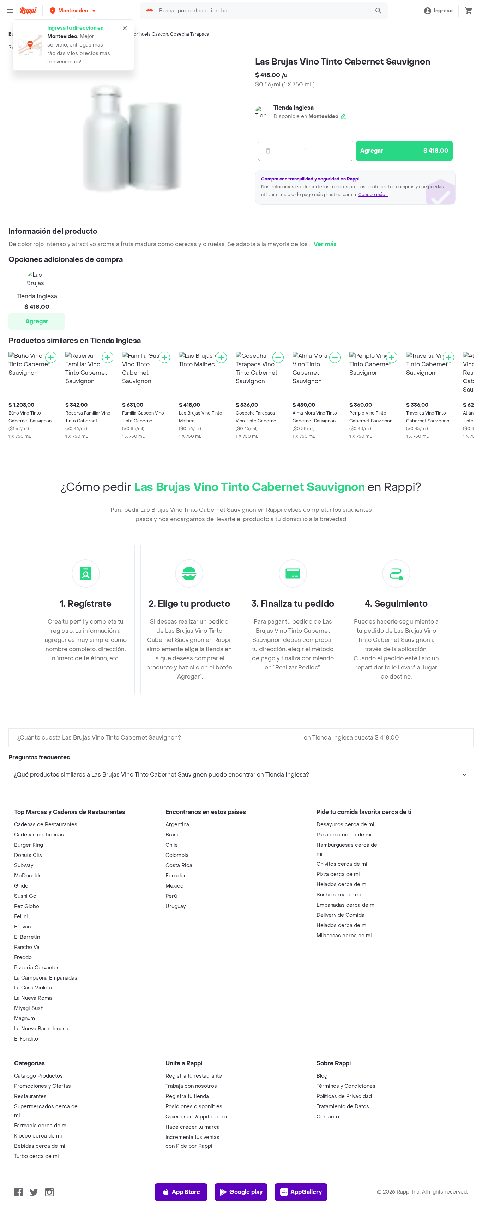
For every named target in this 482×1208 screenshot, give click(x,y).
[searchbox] (262, 10)
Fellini (21, 916)
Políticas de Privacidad (344, 1096)
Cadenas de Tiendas (39, 835)
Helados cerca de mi (342, 884)
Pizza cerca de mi (338, 874)
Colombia (177, 855)
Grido (21, 886)
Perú (171, 896)
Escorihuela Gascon (147, 34)
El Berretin (27, 937)
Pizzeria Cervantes (37, 967)
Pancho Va (27, 947)
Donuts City (28, 855)
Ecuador (175, 875)
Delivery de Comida (340, 915)
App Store (186, 1192)
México (174, 886)
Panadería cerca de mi (344, 835)
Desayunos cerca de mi (345, 824)
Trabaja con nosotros (191, 1086)
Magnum (24, 1018)
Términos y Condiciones (346, 1086)
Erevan (22, 927)
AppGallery (306, 1192)
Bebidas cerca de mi (39, 1146)
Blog (322, 1076)
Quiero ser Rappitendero (196, 1117)
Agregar (36, 321)
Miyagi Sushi (29, 1008)
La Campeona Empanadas (45, 978)
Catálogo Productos (38, 1076)
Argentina (177, 824)
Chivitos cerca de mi (342, 864)
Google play (246, 1192)
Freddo (23, 957)
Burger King (28, 845)
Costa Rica (178, 865)
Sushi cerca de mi (339, 894)
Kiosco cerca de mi (38, 1136)
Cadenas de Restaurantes (45, 824)
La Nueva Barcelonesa (41, 1028)
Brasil (172, 835)
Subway (23, 865)
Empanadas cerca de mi (346, 905)
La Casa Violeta (33, 988)
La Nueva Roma (33, 998)
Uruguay (175, 906)
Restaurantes (30, 1096)
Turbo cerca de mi (36, 1156)
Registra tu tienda (187, 1096)
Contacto (328, 1117)
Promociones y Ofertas (42, 1086)
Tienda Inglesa (293, 107)
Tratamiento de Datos (343, 1106)
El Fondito (26, 1039)
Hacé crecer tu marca (192, 1127)
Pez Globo (26, 906)
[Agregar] (50, 357)
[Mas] (343, 151)
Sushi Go (25, 896)
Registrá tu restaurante (193, 1076)
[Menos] (268, 151)
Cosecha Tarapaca (189, 34)
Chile (171, 845)
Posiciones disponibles (193, 1106)
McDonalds (28, 875)
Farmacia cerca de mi (41, 1125)
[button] (73, 10)
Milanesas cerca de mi (344, 935)
